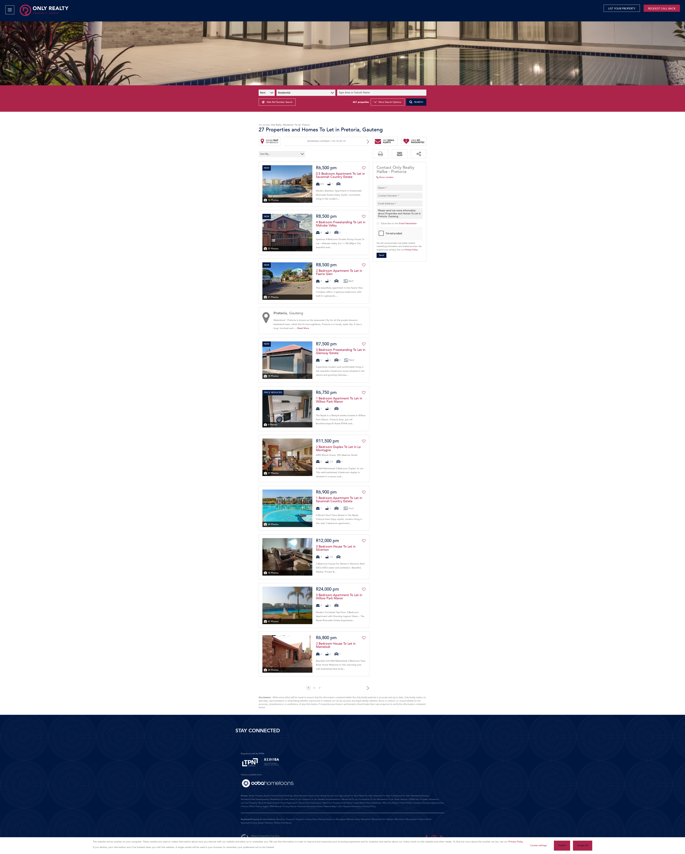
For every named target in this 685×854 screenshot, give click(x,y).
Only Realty (276, 125)
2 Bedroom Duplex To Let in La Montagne (338, 448)
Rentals (404, 799)
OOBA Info (414, 799)
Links (339, 806)
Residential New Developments (255, 799)
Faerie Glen (311, 819)
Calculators (316, 803)
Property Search (262, 795)
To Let (298, 125)
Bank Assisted (300, 795)
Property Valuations (429, 799)
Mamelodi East (378, 819)
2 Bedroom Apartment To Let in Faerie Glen (339, 272)
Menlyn (390, 819)
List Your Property (249, 803)
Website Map (330, 806)
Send (381, 255)
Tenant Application (288, 803)
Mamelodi (366, 819)
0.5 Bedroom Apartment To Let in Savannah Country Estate (340, 175)
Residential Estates (419, 795)
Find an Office (248, 806)
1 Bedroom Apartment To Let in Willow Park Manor (339, 400)
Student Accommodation (329, 799)
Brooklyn (280, 819)
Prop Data (275, 836)
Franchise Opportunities (433, 803)
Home (251, 795)
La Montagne (339, 819)
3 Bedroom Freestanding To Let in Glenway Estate (340, 351)
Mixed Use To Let (350, 799)
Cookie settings (538, 845)
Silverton (269, 823)
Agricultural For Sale (348, 795)
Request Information (352, 806)
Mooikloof (400, 819)
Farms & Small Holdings (282, 795)
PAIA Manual (275, 806)
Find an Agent (262, 806)
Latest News (359, 803)
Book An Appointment (269, 803)
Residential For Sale (279, 799)
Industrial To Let (309, 799)
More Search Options (390, 102)
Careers (417, 803)
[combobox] (382, 92)
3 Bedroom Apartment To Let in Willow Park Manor (339, 597)
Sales (397, 799)
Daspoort (290, 819)
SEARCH (418, 102)
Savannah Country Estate (252, 823)
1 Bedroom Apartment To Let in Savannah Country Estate (339, 500)
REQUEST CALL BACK (662, 8)
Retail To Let (295, 799)
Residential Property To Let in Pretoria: (258, 819)
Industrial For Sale (382, 795)
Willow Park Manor (283, 823)
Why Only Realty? (391, 803)
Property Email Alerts (342, 803)
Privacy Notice (289, 806)
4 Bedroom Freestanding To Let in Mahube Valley (340, 224)
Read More (303, 328)
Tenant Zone (304, 803)
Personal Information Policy (310, 806)
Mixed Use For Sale (329, 795)
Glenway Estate (325, 819)
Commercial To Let (367, 799)
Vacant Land (313, 795)
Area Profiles (406, 803)
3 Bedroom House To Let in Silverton (336, 548)
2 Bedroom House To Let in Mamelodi (336, 645)
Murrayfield (411, 819)
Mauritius (327, 803)
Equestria (300, 819)
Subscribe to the (399, 223)
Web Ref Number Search (279, 102)
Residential (288, 125)
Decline (562, 845)
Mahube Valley (353, 819)
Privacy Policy (411, 249)
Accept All (582, 845)
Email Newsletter (408, 223)
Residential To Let (385, 799)
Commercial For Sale (400, 795)
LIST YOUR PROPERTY (621, 8)
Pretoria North (424, 819)
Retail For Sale (365, 795)
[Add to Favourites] (364, 168)
